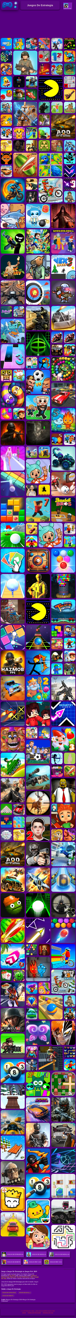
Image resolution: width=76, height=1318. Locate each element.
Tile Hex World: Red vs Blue (25, 1277)
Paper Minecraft (11, 1277)
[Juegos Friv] (15, 4)
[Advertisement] (38, 24)
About (24, 1312)
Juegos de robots (7, 1296)
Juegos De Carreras (67, 9)
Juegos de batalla (25, 1292)
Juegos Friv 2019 (7, 10)
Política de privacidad (34, 1312)
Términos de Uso (48, 1312)
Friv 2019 (12, 1275)
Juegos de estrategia (9, 1292)
